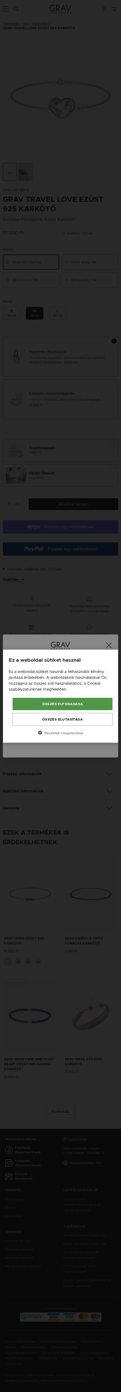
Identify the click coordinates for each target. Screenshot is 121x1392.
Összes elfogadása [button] (62, 704)
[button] (61, 733)
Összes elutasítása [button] (62, 719)
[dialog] (60, 696)
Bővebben (78, 689)
